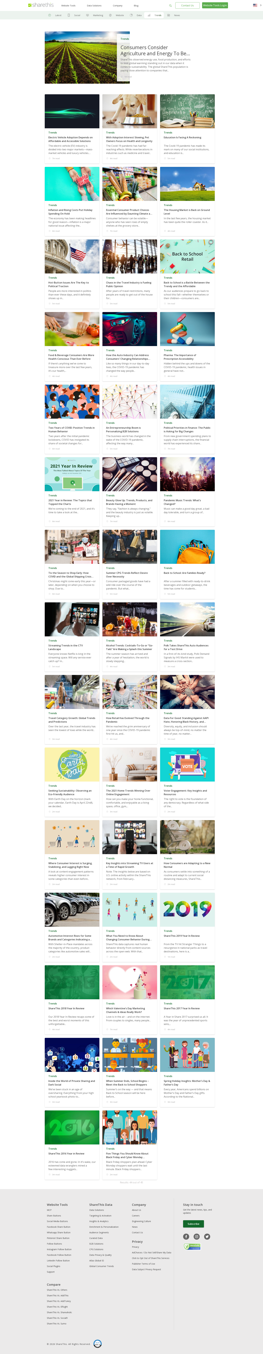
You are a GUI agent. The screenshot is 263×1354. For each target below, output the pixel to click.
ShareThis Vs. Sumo (56, 1323)
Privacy (135, 1246)
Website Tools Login (215, 5)
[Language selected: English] (257, 5)
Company (117, 5)
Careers (136, 1215)
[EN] (257, 5)
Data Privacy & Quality (100, 1254)
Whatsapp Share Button (58, 1232)
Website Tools (68, 5)
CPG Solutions (96, 1249)
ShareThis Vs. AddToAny (59, 1301)
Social (77, 15)
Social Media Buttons (57, 1221)
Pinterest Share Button (58, 1238)
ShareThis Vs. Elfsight (57, 1306)
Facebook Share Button (58, 1226)
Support (51, 1271)
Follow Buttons (54, 1243)
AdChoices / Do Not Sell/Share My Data (151, 1252)
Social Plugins (53, 1266)
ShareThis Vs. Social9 (57, 1317)
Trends (157, 15)
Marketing (98, 15)
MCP (49, 1210)
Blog (136, 5)
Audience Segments (99, 1232)
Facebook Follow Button (59, 1254)
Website (120, 15)
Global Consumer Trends (101, 1266)
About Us (136, 1210)
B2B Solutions (96, 1243)
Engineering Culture (141, 1221)
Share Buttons (54, 1215)
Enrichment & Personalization (104, 1226)
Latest (58, 15)
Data (139, 15)
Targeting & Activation (100, 1215)
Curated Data (96, 1238)
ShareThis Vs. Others (57, 1289)
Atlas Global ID (96, 1260)
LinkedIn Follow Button (58, 1260)
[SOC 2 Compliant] (97, 1344)
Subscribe (193, 1224)
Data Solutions (94, 5)
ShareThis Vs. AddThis (57, 1295)
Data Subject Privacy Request (146, 1269)
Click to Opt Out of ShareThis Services (150, 1258)
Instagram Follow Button (59, 1249)
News (177, 15)
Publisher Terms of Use (143, 1263)
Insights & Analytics (99, 1221)
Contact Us (187, 5)
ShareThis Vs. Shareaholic (59, 1312)
